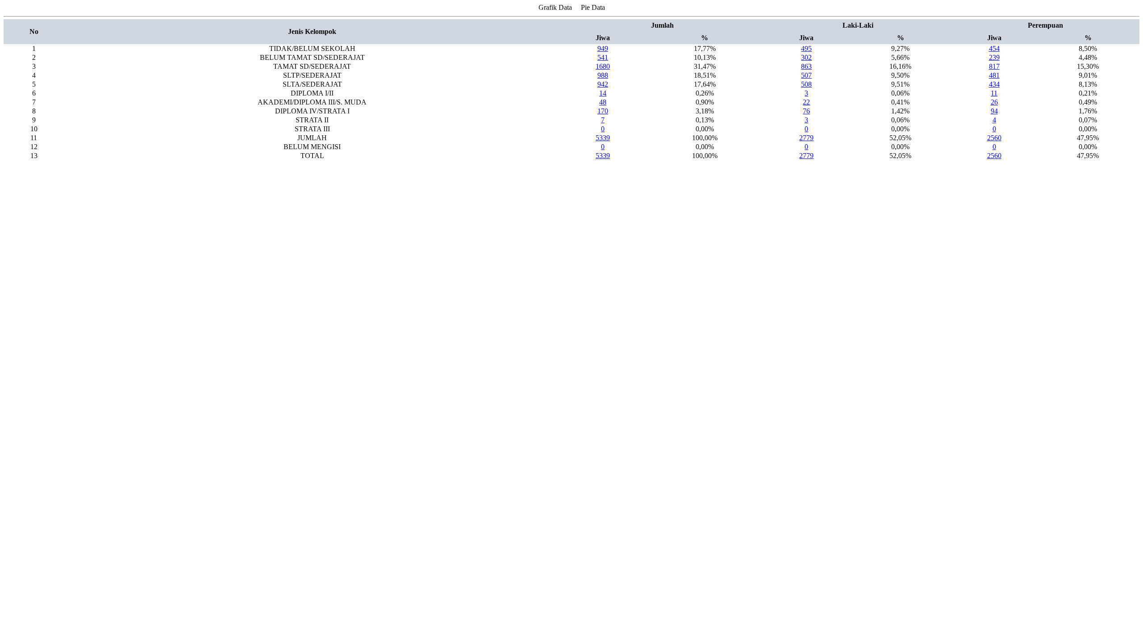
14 (602, 93)
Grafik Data (555, 7)
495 (806, 48)
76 (806, 111)
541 (602, 57)
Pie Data (593, 7)
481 (994, 75)
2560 (994, 138)
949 (602, 48)
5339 (603, 138)
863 (806, 66)
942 (602, 84)
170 (602, 111)
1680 (603, 66)
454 (994, 48)
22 (806, 102)
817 (994, 66)
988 (602, 75)
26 (994, 102)
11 (994, 93)
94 (994, 111)
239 (994, 57)
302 (806, 57)
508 (806, 84)
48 (602, 102)
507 (806, 75)
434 (994, 84)
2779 (806, 138)
